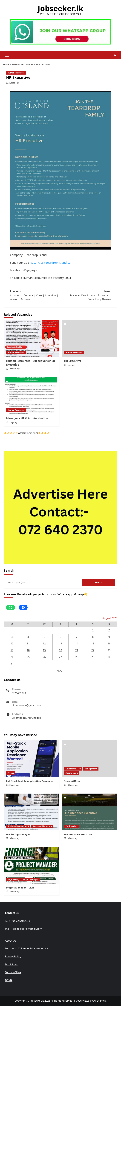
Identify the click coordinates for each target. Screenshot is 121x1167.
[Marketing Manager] (31, 812)
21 (76, 650)
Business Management (18, 826)
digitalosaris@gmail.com (26, 705)
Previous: (34, 295)
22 (92, 650)
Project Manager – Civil (20, 887)
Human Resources (16, 72)
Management (90, 768)
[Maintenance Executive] (89, 812)
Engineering (71, 826)
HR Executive (72, 361)
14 (76, 643)
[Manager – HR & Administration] (31, 395)
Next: (90, 295)
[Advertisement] (60, 1028)
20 (60, 650)
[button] (7, 55)
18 (28, 650)
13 (60, 643)
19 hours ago (14, 368)
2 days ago (13, 422)
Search (9, 570)
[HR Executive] (89, 338)
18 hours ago (72, 785)
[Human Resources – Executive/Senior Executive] (31, 338)
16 (109, 643)
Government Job (73, 768)
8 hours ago (14, 785)
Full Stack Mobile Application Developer (30, 781)
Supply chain (72, 773)
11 (28, 643)
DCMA (8, 980)
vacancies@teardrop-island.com (52, 262)
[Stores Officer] (89, 758)
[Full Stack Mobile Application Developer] (31, 758)
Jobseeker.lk (60, 8)
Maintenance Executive (78, 834)
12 (44, 643)
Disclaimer (11, 964)
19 (44, 650)
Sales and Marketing (42, 826)
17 (12, 650)
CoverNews (82, 1000)
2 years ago (14, 82)
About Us (10, 940)
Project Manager (30, 879)
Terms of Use (13, 972)
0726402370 (19, 693)
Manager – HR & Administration (27, 418)
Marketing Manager (18, 834)
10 (12, 643)
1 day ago (70, 365)
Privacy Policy (13, 956)
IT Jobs (11, 773)
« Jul (59, 670)
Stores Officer (72, 781)
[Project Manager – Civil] (31, 865)
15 (92, 643)
